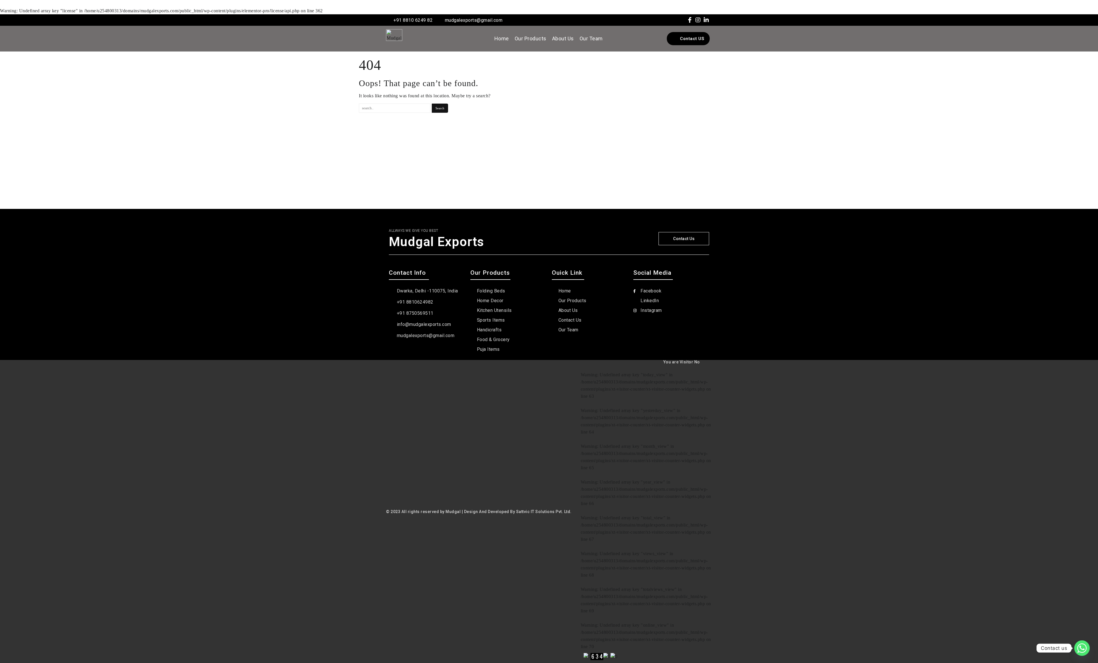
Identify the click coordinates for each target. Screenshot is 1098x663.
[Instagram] (698, 20)
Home (501, 38)
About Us (563, 38)
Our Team (591, 38)
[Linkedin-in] (706, 20)
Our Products (530, 38)
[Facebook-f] (690, 20)
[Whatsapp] (1082, 648)
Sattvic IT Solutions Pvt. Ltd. (544, 511)
